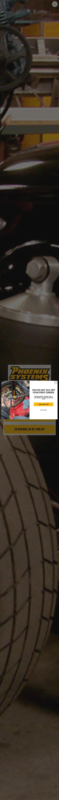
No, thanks (43, 410)
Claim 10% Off (44, 404)
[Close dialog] (55, 382)
